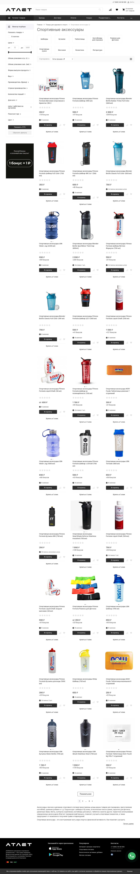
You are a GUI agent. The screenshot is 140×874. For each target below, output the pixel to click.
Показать (18, 127)
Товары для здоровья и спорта (56, 25)
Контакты (120, 18)
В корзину (48, 125)
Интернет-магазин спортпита (89, 847)
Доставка (57, 18)
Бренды (42, 18)
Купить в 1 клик (52, 132)
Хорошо (130, 871)
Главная (39, 25)
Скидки (89, 18)
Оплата (73, 18)
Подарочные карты (106, 18)
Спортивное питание (86, 849)
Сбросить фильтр (20, 133)
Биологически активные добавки (90, 852)
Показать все (85, 794)
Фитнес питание (85, 855)
